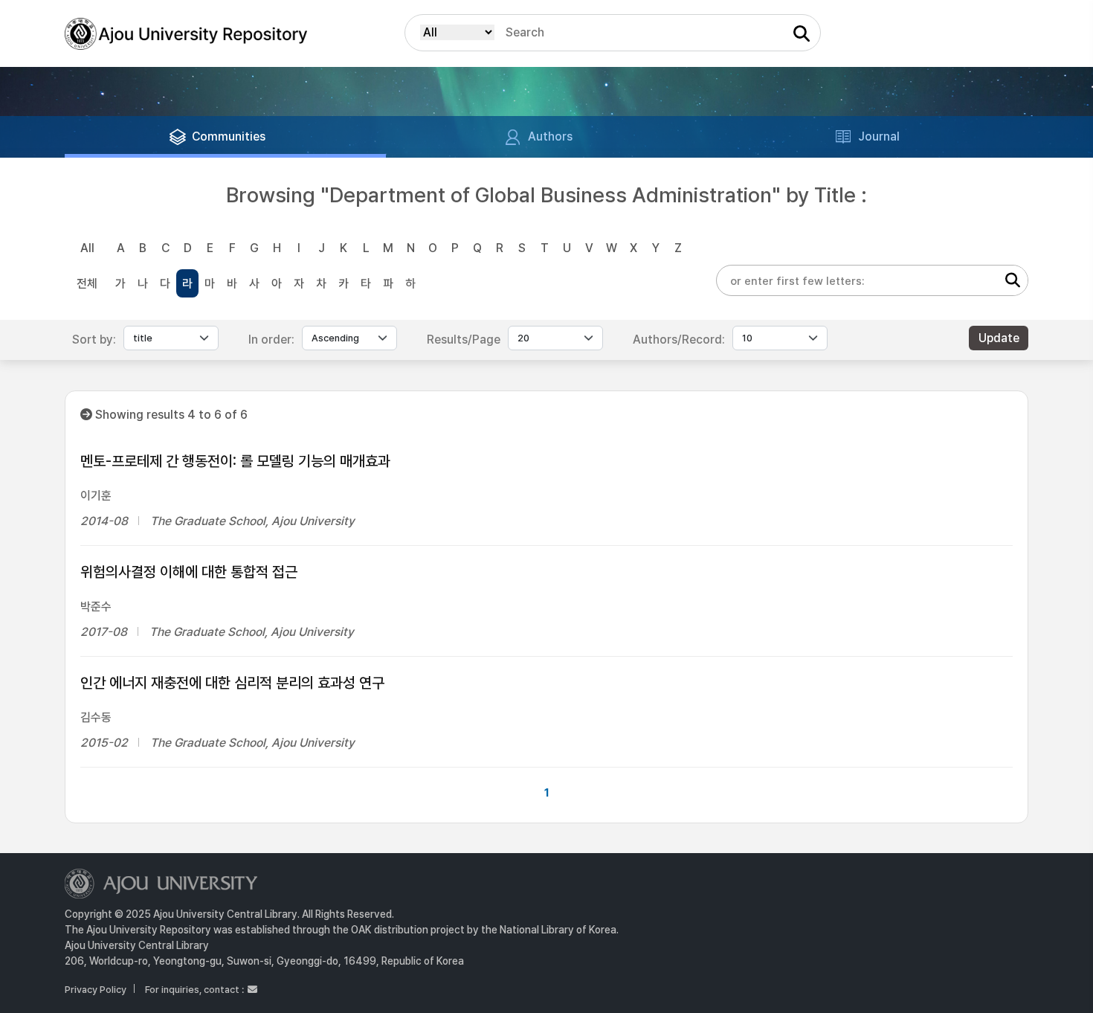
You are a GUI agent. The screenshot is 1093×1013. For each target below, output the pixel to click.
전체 (87, 284)
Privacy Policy (95, 989)
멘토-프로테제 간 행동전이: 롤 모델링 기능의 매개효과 (235, 461)
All (87, 248)
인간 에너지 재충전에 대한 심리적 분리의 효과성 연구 (232, 683)
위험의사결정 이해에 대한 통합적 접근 (188, 572)
